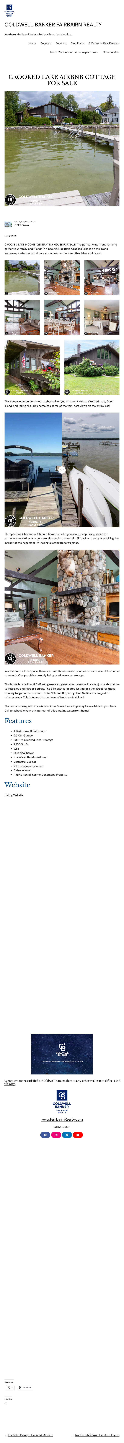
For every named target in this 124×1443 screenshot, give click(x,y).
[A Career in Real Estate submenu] (118, 43)
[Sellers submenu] (65, 43)
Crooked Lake (79, 249)
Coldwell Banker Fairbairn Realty (53, 24)
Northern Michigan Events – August (97, 1435)
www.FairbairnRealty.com (62, 1119)
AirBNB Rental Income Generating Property (40, 775)
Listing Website (14, 795)
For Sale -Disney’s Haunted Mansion (30, 1435)
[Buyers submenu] (50, 43)
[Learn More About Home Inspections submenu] (97, 52)
